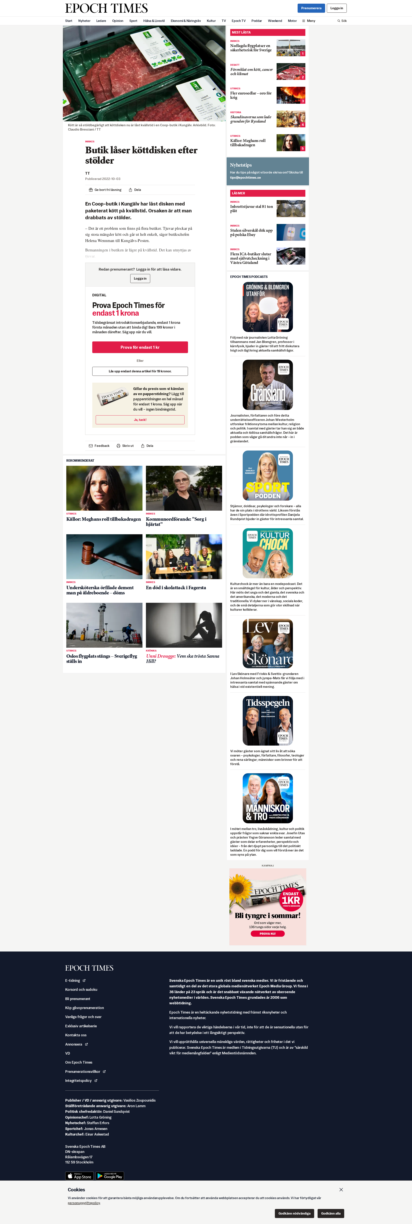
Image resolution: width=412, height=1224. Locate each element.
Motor (292, 21)
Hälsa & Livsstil (154, 21)
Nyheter (84, 21)
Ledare (101, 21)
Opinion (117, 21)
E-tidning (72, 980)
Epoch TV (238, 21)
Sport (133, 21)
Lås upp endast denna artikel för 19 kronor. (140, 371)
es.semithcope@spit (245, 177)
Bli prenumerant (77, 999)
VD (67, 1053)
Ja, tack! (140, 420)
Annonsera (73, 1044)
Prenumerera (311, 8)
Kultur (211, 21)
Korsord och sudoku (81, 989)
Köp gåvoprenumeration (84, 1008)
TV (224, 21)
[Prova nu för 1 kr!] (267, 906)
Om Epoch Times (78, 1062)
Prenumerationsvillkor (82, 1071)
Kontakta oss (75, 1035)
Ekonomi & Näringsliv (186, 21)
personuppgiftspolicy (84, 1203)
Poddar (256, 21)
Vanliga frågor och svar (83, 1017)
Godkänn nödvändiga (295, 1213)
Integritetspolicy (78, 1080)
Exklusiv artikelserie (81, 1026)
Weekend (275, 21)
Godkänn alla (331, 1213)
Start (68, 21)
